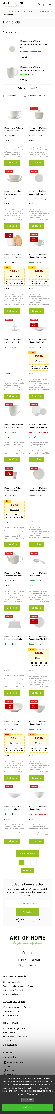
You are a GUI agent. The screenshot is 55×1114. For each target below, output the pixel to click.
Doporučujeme (34, 95)
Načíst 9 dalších (27, 853)
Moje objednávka (10, 994)
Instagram (31, 953)
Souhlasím (27, 1107)
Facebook (23, 953)
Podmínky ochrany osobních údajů (18, 986)
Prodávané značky (11, 1015)
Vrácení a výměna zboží (13, 990)
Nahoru (29, 870)
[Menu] (50, 4)
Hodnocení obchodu (12, 1011)
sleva (14, 276)
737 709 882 (30, 965)
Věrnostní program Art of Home (16, 1007)
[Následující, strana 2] (27, 862)
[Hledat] (39, 4)
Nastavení (27, 1100)
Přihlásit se (27, 912)
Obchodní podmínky (12, 982)
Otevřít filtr (9, 96)
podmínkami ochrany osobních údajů (27, 921)
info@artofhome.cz (30, 959)
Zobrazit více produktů (27, 88)
